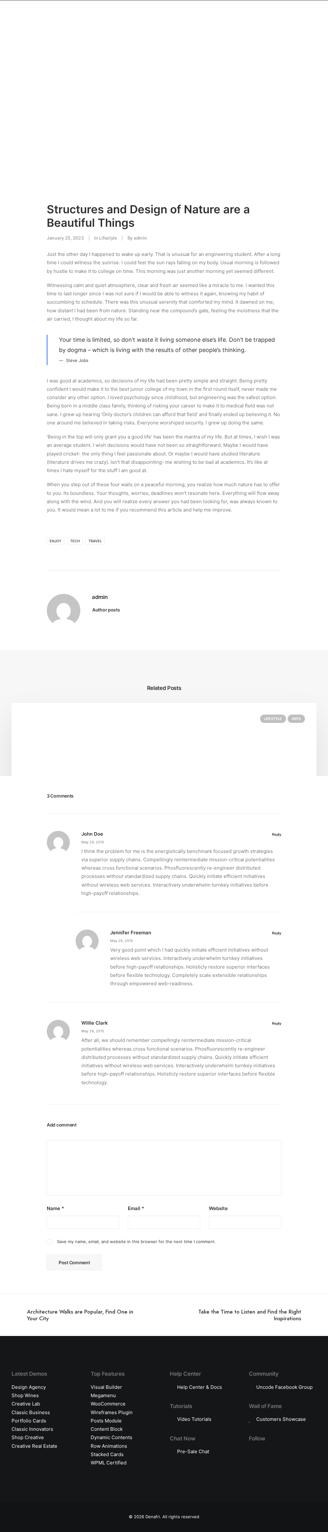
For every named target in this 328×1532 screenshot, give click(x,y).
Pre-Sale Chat (193, 1451)
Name (55, 1208)
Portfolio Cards (29, 1421)
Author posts (106, 609)
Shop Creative (28, 1437)
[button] (284, 23)
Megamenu (103, 1395)
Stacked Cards (107, 1454)
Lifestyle (108, 238)
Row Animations (109, 1446)
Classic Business (31, 1412)
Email (136, 1208)
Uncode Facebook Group (284, 1387)
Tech (75, 541)
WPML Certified (109, 1463)
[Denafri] (164, 24)
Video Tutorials (194, 1419)
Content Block (107, 1429)
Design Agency (29, 1387)
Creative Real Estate (34, 1446)
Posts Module (106, 1421)
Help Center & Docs (199, 1387)
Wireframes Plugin (112, 1412)
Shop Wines (25, 1395)
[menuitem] (284, 23)
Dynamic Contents (111, 1437)
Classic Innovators (32, 1429)
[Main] (164, 1315)
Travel (95, 541)
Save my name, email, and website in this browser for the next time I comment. (136, 1241)
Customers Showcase (281, 1419)
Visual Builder (106, 1387)
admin (140, 238)
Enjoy (56, 541)
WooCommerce (108, 1404)
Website (218, 1208)
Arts (296, 719)
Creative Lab (26, 1404)
